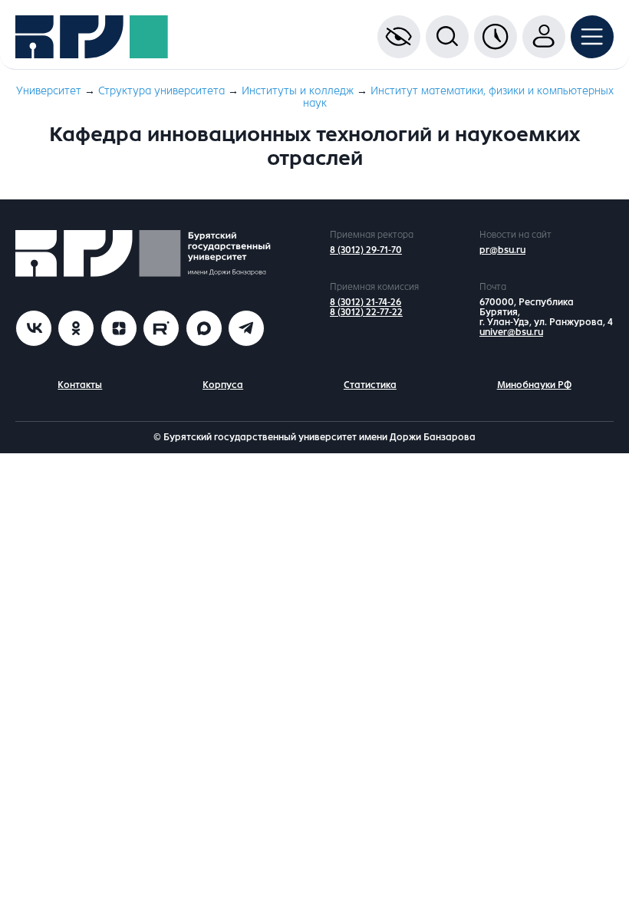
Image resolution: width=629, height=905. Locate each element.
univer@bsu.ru (511, 332)
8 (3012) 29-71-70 (366, 250)
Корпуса (223, 385)
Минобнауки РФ (534, 385)
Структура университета (161, 91)
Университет (48, 91)
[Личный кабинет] (543, 36)
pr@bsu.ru (502, 250)
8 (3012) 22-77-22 (366, 312)
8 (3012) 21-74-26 (365, 302)
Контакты (80, 385)
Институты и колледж (298, 91)
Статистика (370, 385)
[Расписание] (495, 36)
